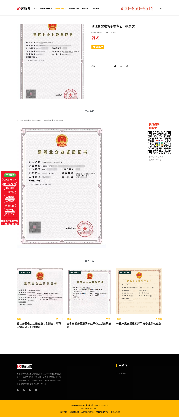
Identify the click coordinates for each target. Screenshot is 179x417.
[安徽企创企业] (23, 9)
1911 (110, 319)
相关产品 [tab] (89, 260)
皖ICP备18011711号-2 (89, 408)
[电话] (30, 390)
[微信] (24, 390)
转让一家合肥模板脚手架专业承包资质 (138, 323)
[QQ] (17, 390)
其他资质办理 (74, 9)
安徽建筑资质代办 (102, 412)
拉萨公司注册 (116, 412)
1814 (60, 319)
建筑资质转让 (60, 9)
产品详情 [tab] (89, 111)
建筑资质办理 (45, 9)
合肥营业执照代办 (87, 412)
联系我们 (85, 9)
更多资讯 (96, 9)
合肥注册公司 (74, 412)
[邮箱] (36, 390)
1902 (160, 319)
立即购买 (99, 47)
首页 (35, 9)
